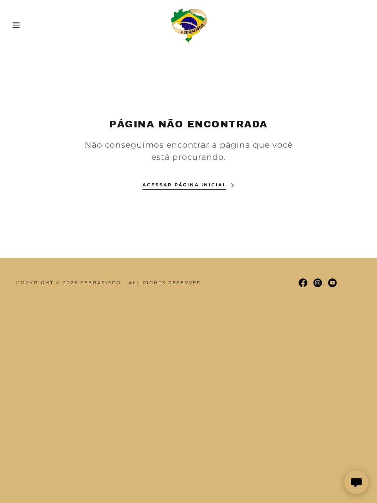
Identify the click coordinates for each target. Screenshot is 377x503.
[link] (188, 24)
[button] (19, 25)
